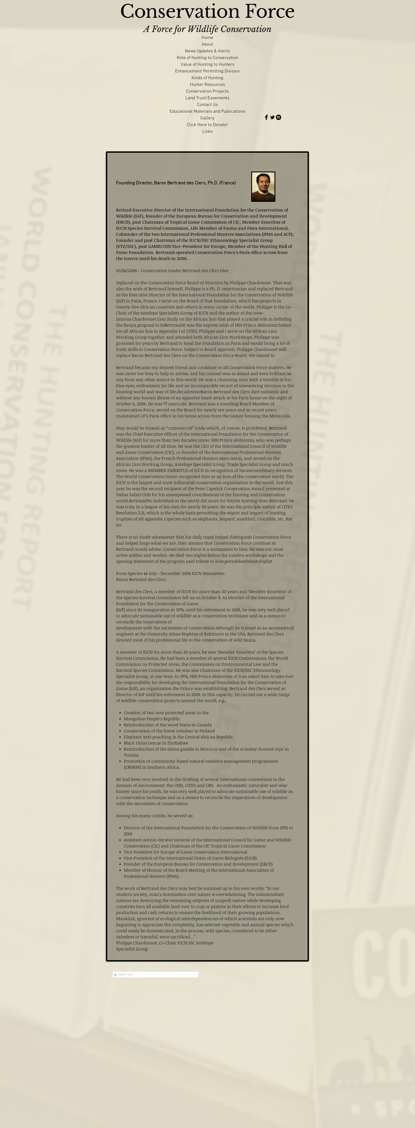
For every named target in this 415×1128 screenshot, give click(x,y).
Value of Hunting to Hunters (207, 64)
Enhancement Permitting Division (207, 71)
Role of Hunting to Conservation (207, 58)
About (207, 44)
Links (207, 131)
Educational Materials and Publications (207, 111)
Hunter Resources (207, 84)
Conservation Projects (207, 91)
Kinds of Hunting (207, 78)
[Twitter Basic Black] (272, 117)
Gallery (207, 118)
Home (207, 37)
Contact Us (207, 105)
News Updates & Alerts (207, 51)
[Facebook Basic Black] (266, 117)
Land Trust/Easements (207, 98)
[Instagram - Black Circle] (278, 117)
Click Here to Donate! (207, 125)
